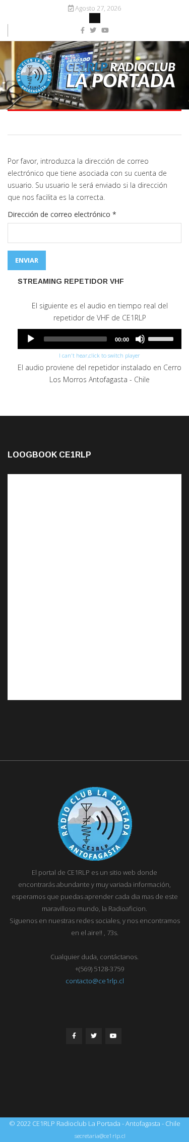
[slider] (162, 338)
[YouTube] (113, 1036)
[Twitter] (94, 1036)
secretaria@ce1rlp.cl (100, 1135)
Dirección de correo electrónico (62, 214)
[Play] (31, 339)
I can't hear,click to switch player (99, 355)
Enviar (26, 260)
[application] (99, 339)
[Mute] (140, 339)
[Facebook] (74, 1036)
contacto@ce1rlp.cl (95, 980)
